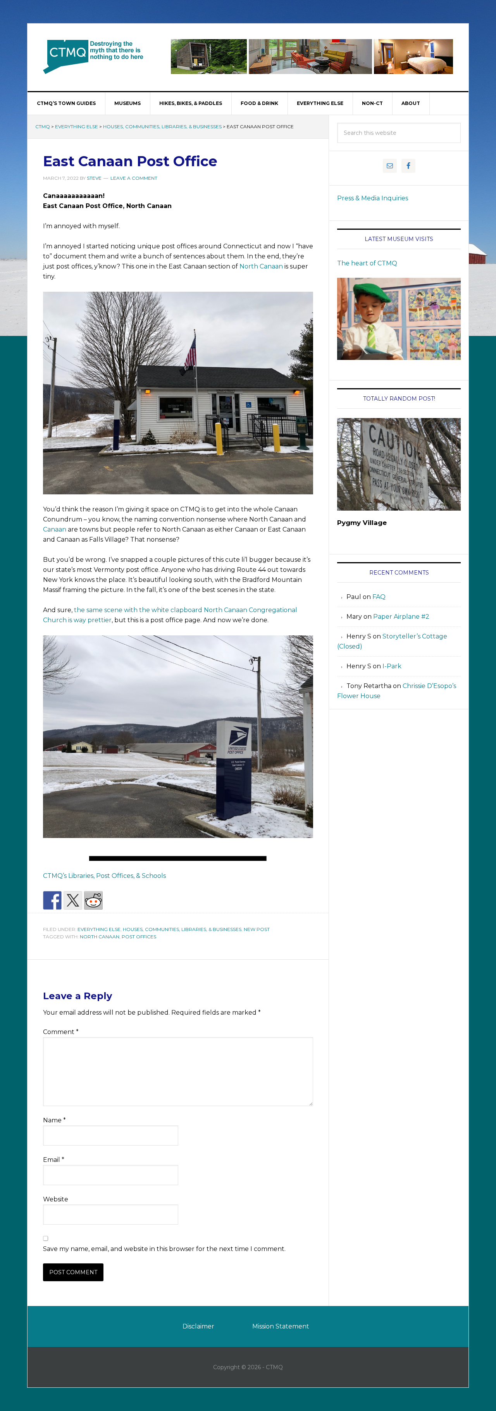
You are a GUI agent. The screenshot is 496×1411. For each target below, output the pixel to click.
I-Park (391, 666)
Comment (61, 1032)
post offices (139, 937)
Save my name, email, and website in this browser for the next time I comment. (164, 1249)
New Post (257, 929)
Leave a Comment (133, 178)
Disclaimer (198, 1326)
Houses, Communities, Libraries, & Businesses (162, 126)
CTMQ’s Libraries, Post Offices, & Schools (104, 875)
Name (54, 1120)
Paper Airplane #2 (401, 616)
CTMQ (93, 56)
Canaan (54, 529)
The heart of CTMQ (367, 263)
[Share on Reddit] (93, 900)
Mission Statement (280, 1326)
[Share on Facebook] (52, 900)
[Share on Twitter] (73, 900)
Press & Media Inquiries (372, 198)
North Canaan (261, 266)
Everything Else (76, 126)
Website (55, 1199)
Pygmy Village (362, 523)
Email (53, 1159)
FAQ (379, 597)
